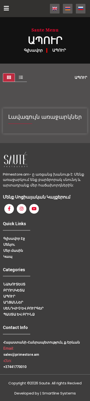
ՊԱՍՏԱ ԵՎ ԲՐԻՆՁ (19, 314)
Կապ (7, 256)
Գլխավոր (33, 50)
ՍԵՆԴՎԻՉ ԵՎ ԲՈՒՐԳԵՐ (23, 308)
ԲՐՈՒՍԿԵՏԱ (14, 290)
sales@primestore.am (21, 354)
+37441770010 (14, 367)
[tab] (9, 77)
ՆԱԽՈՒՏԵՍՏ (14, 284)
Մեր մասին (13, 250)
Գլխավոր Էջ (14, 238)
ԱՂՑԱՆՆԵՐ (13, 302)
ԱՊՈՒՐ (59, 50)
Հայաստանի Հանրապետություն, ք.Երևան (41, 342)
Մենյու (9, 244)
